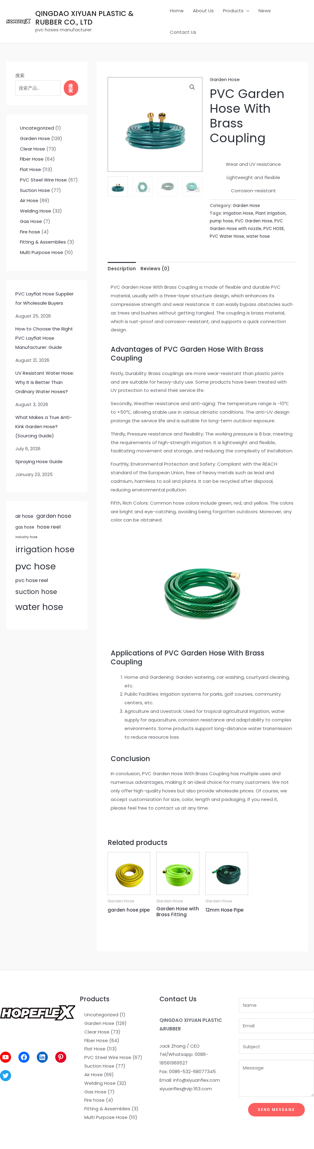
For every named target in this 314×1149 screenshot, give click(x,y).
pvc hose (35, 566)
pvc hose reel (31, 580)
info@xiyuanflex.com (196, 1080)
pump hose (221, 221)
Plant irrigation (270, 213)
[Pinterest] (60, 1057)
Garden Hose (225, 79)
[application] (246, 10)
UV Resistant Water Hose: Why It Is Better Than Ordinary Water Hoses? (44, 382)
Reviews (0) (155, 268)
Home (177, 10)
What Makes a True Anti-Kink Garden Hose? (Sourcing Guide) (43, 426)
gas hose (24, 527)
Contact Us (183, 32)
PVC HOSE (273, 229)
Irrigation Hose (238, 213)
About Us (203, 10)
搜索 (20, 75)
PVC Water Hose (227, 236)
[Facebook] (23, 1057)
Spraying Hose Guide (39, 461)
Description (122, 268)
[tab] (122, 268)
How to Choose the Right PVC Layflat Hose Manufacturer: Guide (44, 338)
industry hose (26, 537)
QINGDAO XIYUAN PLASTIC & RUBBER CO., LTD (84, 18)
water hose (39, 607)
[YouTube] (5, 1057)
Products (233, 10)
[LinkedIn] (42, 1057)
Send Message (276, 1109)
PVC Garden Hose (253, 221)
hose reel (49, 526)
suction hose (36, 591)
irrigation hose (45, 549)
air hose (24, 516)
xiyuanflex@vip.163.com (185, 1088)
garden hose (53, 516)
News (264, 10)
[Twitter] (5, 1075)
